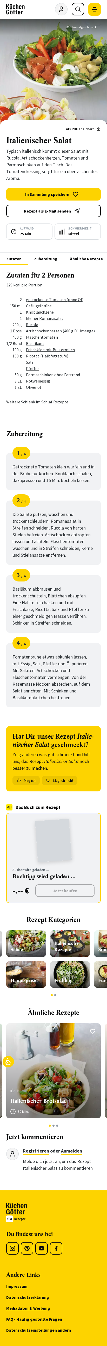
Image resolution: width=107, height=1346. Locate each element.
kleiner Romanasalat (44, 318)
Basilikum (35, 343)
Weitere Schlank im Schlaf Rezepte (37, 401)
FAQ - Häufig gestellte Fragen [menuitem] (34, 1319)
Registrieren (36, 1151)
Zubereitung (45, 258)
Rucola (32, 324)
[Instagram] (12, 1248)
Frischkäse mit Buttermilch (50, 349)
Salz (30, 362)
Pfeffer (32, 368)
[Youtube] (41, 1248)
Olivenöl (33, 387)
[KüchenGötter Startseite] (15, 9)
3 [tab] (57, 1126)
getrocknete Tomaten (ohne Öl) (54, 299)
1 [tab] (52, 995)
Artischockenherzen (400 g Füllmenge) (60, 330)
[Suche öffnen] (78, 9)
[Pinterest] (27, 1248)
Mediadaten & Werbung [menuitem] (28, 1308)
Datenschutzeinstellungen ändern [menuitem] (38, 1330)
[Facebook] (56, 1248)
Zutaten (14, 258)
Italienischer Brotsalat (38, 1101)
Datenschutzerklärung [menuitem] (27, 1297)
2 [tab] (55, 995)
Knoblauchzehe (40, 312)
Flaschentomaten (42, 337)
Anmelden (71, 1151)
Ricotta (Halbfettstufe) (47, 355)
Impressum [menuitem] (17, 1286)
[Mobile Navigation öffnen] (94, 9)
